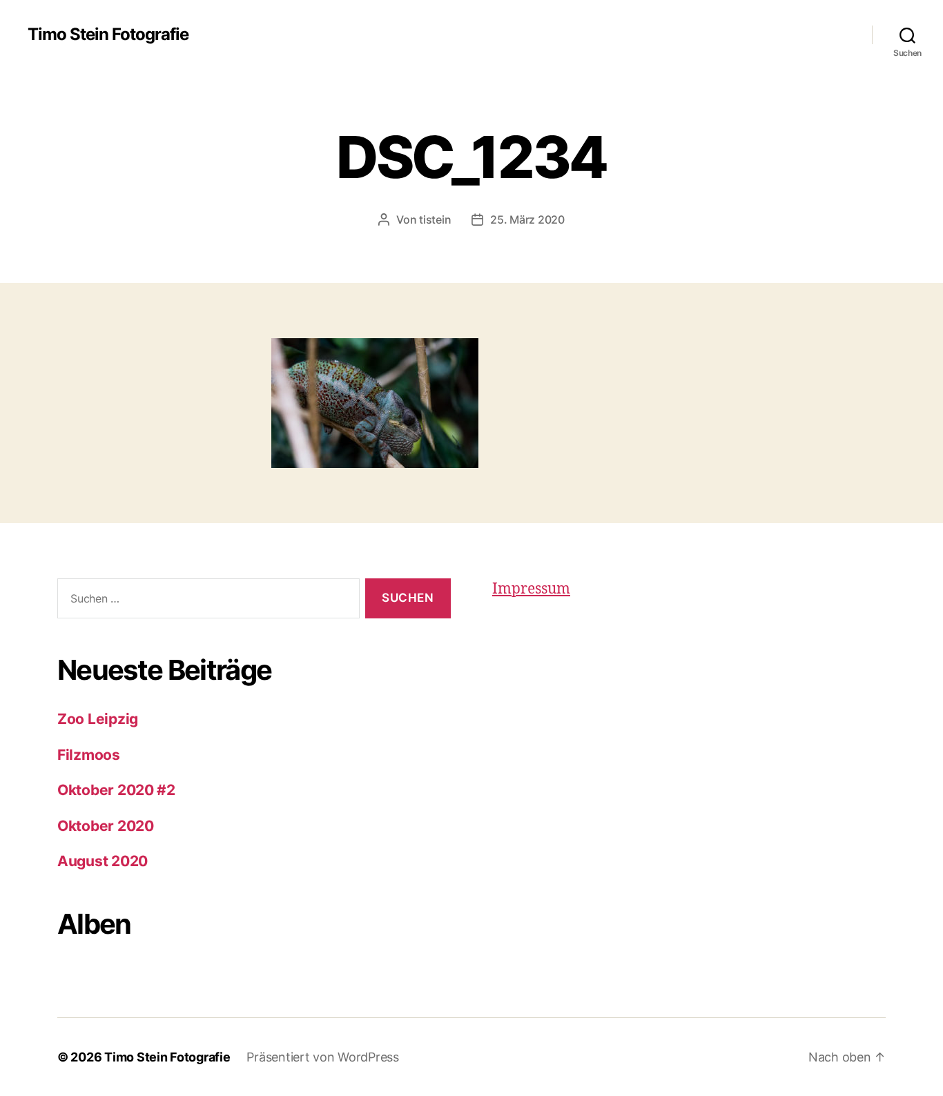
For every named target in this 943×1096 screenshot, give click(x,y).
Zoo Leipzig (97, 718)
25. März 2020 (527, 219)
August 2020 (102, 861)
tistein (435, 219)
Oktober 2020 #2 (116, 790)
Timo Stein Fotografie (108, 34)
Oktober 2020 (105, 825)
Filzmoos (88, 754)
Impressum (531, 589)
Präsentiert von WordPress (322, 1057)
